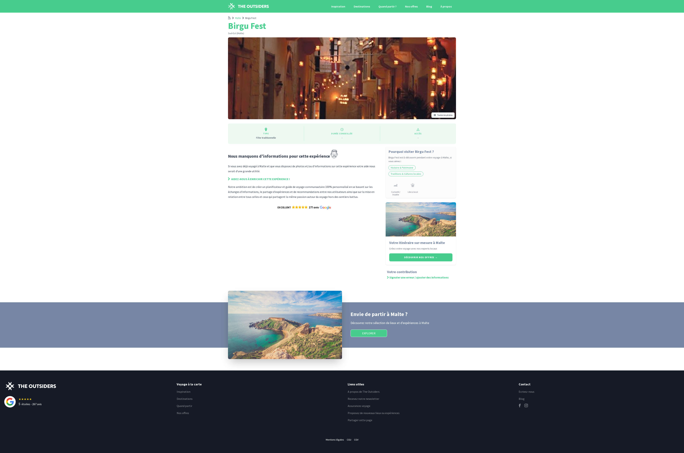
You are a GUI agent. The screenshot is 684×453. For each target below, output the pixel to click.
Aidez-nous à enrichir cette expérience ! (260, 179)
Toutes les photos (444, 115)
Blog (429, 6)
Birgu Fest (250, 18)
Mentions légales (335, 439)
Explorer (368, 333)
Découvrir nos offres (420, 257)
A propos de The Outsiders (364, 391)
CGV (356, 439)
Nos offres (411, 6)
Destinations (362, 6)
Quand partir (184, 406)
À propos (446, 6)
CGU (349, 439)
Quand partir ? (388, 6)
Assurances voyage (359, 406)
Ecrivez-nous (526, 391)
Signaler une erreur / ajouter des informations (419, 277)
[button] (304, 207)
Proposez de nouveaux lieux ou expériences (374, 413)
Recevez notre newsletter (363, 399)
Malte (238, 18)
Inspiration (338, 6)
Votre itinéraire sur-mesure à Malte (417, 242)
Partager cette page (360, 420)
